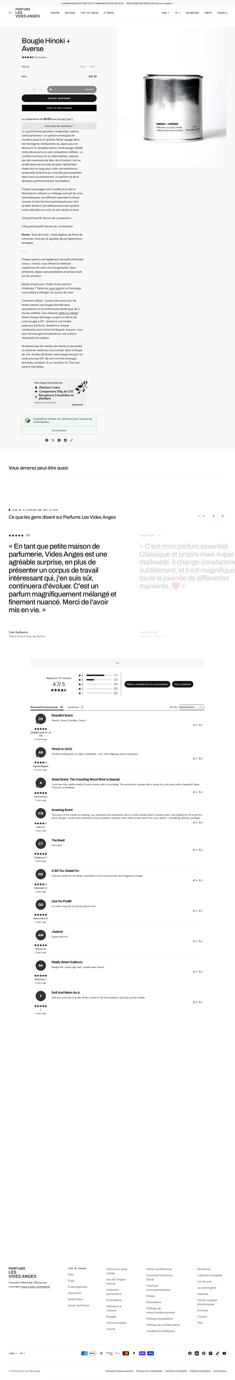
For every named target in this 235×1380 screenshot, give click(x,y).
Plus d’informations (59, 430)
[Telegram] (59, 440)
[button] (192, 13)
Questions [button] (73, 707)
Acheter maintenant (59, 98)
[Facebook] (47, 440)
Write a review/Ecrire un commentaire (147, 684)
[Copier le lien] (71, 440)
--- (117, 663)
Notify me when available (59, 108)
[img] (40, 729)
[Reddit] (65, 440)
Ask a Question (182, 684)
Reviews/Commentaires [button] (44, 707)
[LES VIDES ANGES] (27, 13)
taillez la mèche (68, 313)
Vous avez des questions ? (59, 126)
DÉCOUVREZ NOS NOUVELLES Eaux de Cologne (148, 3)
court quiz (55, 288)
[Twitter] (53, 440)
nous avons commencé (35, 1286)
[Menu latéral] (11, 13)
